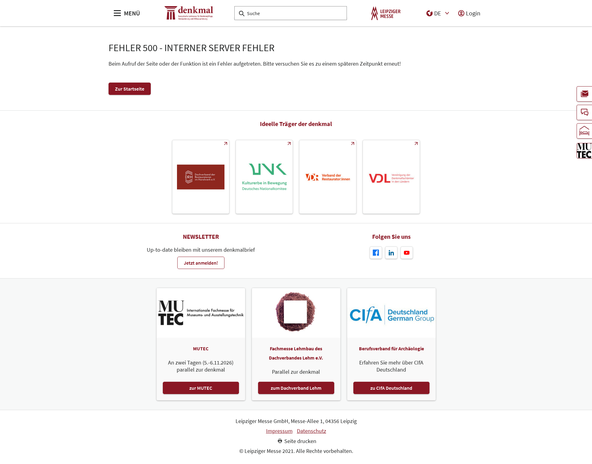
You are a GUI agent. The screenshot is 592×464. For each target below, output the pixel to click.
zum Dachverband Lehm (296, 388)
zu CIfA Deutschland (391, 388)
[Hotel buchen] (584, 131)
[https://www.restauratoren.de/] (327, 177)
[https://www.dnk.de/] (264, 177)
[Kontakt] (584, 112)
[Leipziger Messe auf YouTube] (407, 252)
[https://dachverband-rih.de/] (200, 177)
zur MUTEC (200, 388)
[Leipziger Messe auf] (391, 252)
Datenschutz (311, 431)
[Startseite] (188, 13)
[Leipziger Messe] (386, 13)
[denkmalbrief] (584, 94)
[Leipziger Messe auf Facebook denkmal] (376, 252)
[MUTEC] (584, 150)
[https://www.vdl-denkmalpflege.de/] (391, 177)
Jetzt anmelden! (201, 263)
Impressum (279, 431)
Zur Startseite (129, 89)
